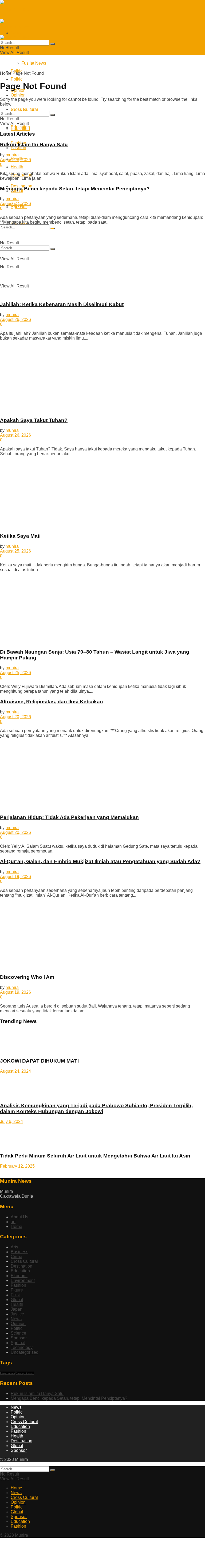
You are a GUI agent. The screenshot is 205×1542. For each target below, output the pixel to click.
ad (13, 1221)
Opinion (18, 95)
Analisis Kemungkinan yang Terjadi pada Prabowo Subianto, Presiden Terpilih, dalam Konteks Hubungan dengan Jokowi (96, 1108)
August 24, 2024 (15, 1071)
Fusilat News (33, 52)
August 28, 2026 (15, 159)
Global (17, 1299)
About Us (19, 1217)
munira (12, 155)
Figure (17, 1290)
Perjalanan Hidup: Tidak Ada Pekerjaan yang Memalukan (69, 817)
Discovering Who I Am (27, 977)
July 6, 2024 (11, 1121)
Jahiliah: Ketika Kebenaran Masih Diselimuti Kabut (62, 304)
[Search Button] (52, 228)
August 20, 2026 (15, 716)
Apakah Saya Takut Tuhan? (34, 420)
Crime (16, 1256)
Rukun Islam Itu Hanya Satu (34, 144)
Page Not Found (28, 73)
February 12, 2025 (17, 1166)
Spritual (18, 1342)
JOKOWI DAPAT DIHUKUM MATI (39, 1061)
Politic (16, 79)
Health (17, 1304)
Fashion (18, 1285)
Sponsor (19, 206)
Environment (23, 1280)
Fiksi (15, 1295)
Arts (14, 1247)
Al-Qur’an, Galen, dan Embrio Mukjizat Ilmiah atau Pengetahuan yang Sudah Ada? (100, 861)
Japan (16, 1309)
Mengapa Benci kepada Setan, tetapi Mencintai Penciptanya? (75, 188)
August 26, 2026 (15, 319)
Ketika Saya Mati (20, 536)
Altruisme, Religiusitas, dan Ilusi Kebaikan (51, 701)
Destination (21, 1266)
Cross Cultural (24, 1261)
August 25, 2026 (15, 551)
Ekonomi (19, 1275)
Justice (17, 1314)
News (16, 1319)
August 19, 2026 (15, 876)
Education (20, 127)
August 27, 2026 (15, 203)
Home (5, 73)
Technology (22, 1347)
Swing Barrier (25, 1373)
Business (19, 1252)
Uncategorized (24, 1352)
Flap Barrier (7, 1373)
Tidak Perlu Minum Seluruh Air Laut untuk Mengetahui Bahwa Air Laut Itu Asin (95, 1156)
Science (18, 1333)
